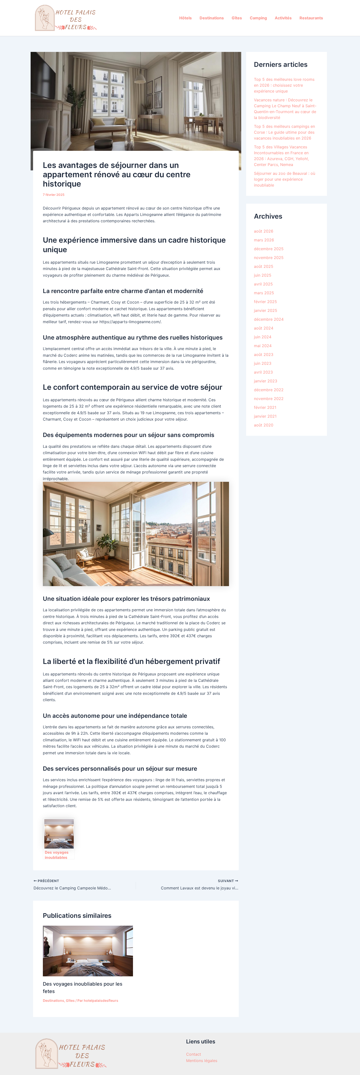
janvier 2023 (265, 380)
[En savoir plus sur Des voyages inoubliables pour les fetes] (88, 950)
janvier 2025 (265, 310)
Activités (283, 17)
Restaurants (311, 17)
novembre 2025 (269, 257)
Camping (258, 17)
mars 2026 (264, 239)
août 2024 (263, 328)
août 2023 (263, 354)
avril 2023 (263, 372)
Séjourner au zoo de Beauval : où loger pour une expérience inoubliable (284, 179)
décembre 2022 (269, 389)
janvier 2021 (265, 416)
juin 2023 (262, 363)
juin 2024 (262, 336)
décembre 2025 (269, 248)
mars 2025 (264, 292)
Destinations (212, 17)
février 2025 (265, 301)
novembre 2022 (269, 398)
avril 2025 (263, 284)
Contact (193, 1054)
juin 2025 (262, 275)
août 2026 (263, 231)
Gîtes (237, 17)
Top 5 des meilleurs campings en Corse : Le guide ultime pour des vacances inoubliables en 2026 (284, 132)
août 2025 (263, 266)
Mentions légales (201, 1060)
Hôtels (185, 17)
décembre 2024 (269, 319)
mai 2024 (263, 345)
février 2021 (265, 407)
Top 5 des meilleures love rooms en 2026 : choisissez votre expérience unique (284, 85)
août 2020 (263, 425)
